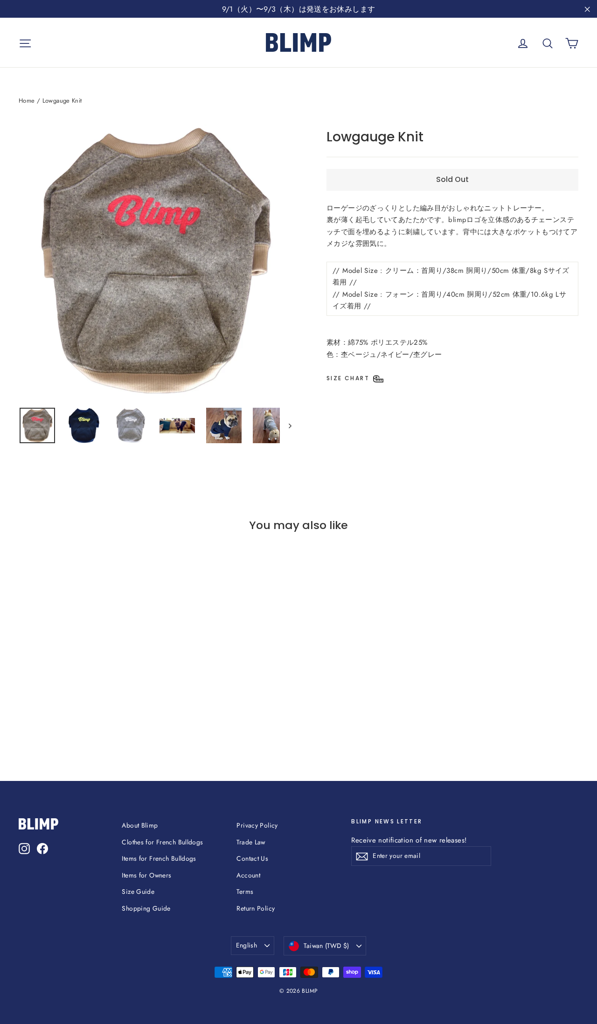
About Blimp (140, 825)
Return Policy (255, 908)
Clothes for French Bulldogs (162, 842)
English (246, 945)
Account (248, 875)
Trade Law (250, 842)
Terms (244, 891)
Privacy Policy (257, 825)
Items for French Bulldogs (159, 858)
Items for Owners (146, 875)
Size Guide (138, 891)
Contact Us (252, 858)
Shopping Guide (146, 908)
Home (27, 100)
